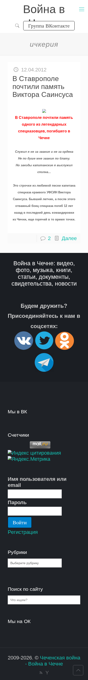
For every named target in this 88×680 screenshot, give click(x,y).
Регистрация (23, 532)
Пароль (17, 502)
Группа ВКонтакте (49, 25)
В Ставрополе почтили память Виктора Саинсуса (42, 86)
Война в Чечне (44, 9)
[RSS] (40, 673)
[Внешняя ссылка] (23, 348)
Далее (69, 238)
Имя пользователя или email (37, 482)
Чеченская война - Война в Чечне (52, 661)
